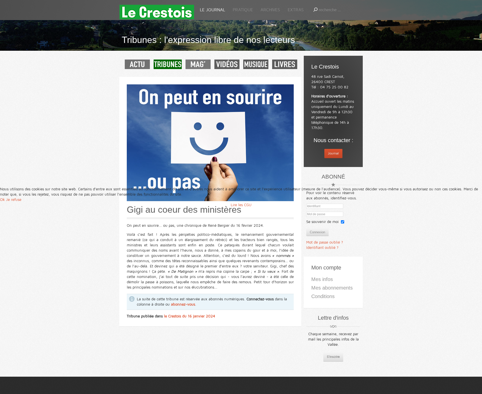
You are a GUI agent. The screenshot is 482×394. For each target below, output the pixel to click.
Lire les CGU (241, 205)
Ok (2, 200)
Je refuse (13, 200)
